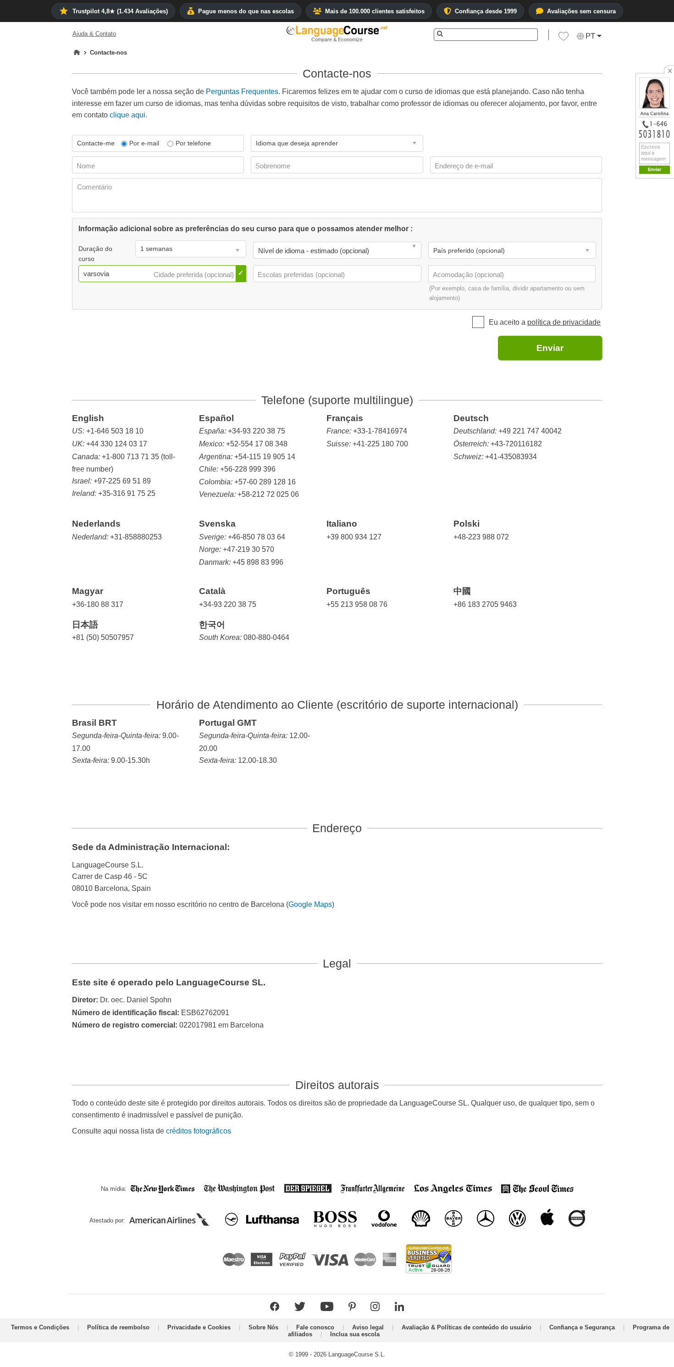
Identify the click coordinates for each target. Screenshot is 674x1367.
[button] (563, 38)
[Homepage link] (77, 53)
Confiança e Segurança (582, 1327)
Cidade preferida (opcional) (195, 274)
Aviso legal (368, 1327)
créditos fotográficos (198, 1131)
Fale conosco (315, 1327)
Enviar (550, 348)
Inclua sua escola (355, 1334)
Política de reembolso (118, 1327)
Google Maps (310, 904)
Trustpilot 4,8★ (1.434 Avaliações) (120, 11)
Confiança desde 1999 (486, 11)
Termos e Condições (40, 1327)
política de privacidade (564, 322)
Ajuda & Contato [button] (94, 33)
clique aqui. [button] (128, 115)
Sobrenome (273, 166)
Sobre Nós (263, 1327)
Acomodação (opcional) (469, 274)
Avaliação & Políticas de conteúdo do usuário (466, 1327)
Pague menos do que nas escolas (246, 11)
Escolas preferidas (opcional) (302, 274)
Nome (87, 166)
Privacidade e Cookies (199, 1327)
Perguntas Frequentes (242, 91)
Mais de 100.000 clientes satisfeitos (375, 11)
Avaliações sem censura (581, 11)
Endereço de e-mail (465, 166)
